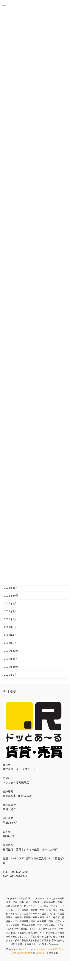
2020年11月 (11, 658)
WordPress (24, 949)
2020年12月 (11, 650)
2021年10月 (11, 595)
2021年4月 (10, 635)
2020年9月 (10, 674)
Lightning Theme (44, 949)
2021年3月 (10, 642)
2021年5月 (10, 627)
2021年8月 (10, 603)
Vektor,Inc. (41, 953)
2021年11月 (11, 587)
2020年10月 (11, 666)
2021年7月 (10, 611)
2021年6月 (10, 619)
